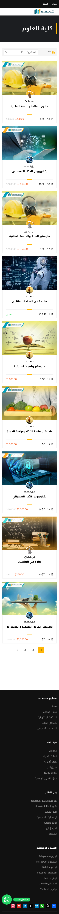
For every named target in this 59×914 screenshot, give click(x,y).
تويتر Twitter (50, 878)
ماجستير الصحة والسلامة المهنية (29, 236)
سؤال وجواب (50, 711)
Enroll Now (29, 78)
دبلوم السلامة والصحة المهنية (29, 106)
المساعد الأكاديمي (47, 728)
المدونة (53, 833)
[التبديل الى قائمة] (49, 52)
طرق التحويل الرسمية (46, 778)
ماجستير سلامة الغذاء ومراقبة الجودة (30, 431)
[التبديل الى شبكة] (53, 52)
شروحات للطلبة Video (46, 806)
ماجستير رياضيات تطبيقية (29, 366)
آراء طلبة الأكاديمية (47, 817)
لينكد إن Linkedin (48, 883)
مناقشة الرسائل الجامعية (44, 800)
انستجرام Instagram (46, 861)
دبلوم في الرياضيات (29, 561)
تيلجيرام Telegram (48, 856)
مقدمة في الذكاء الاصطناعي (29, 301)
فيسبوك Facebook (47, 872)
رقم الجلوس (50, 811)
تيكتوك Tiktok (49, 867)
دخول (54, 4)
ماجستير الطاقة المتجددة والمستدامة (29, 627)
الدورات (53, 750)
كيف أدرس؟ (50, 761)
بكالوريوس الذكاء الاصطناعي (29, 171)
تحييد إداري (51, 828)
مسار (54, 706)
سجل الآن (52, 767)
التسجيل (45, 4)
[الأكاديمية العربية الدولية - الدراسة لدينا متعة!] (44, 12)
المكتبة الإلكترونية (47, 717)
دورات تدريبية (50, 772)
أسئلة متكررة (50, 756)
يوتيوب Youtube (48, 889)
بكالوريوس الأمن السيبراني (29, 496)
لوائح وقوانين (50, 822)
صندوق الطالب (49, 722)
